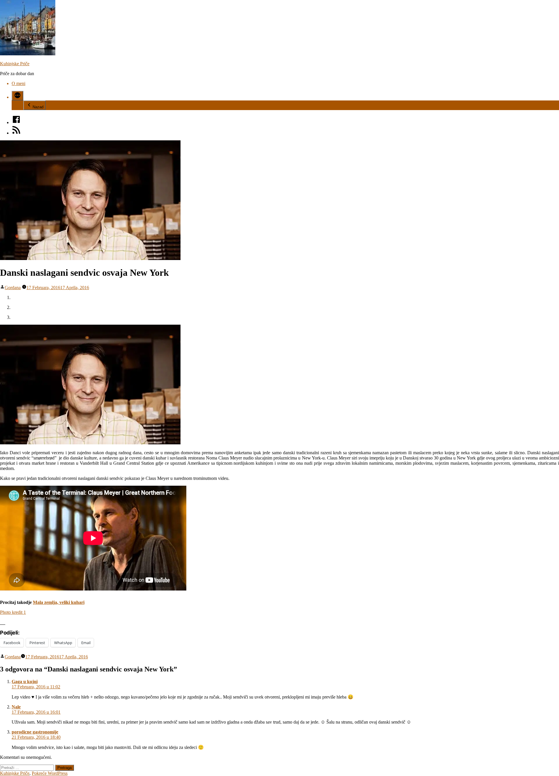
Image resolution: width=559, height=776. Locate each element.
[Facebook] (16, 122)
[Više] (17, 95)
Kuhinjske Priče (14, 63)
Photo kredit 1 (13, 612)
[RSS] (16, 132)
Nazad (38, 107)
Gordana (13, 287)
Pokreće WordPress (50, 773)
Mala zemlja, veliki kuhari (58, 602)
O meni (18, 83)
